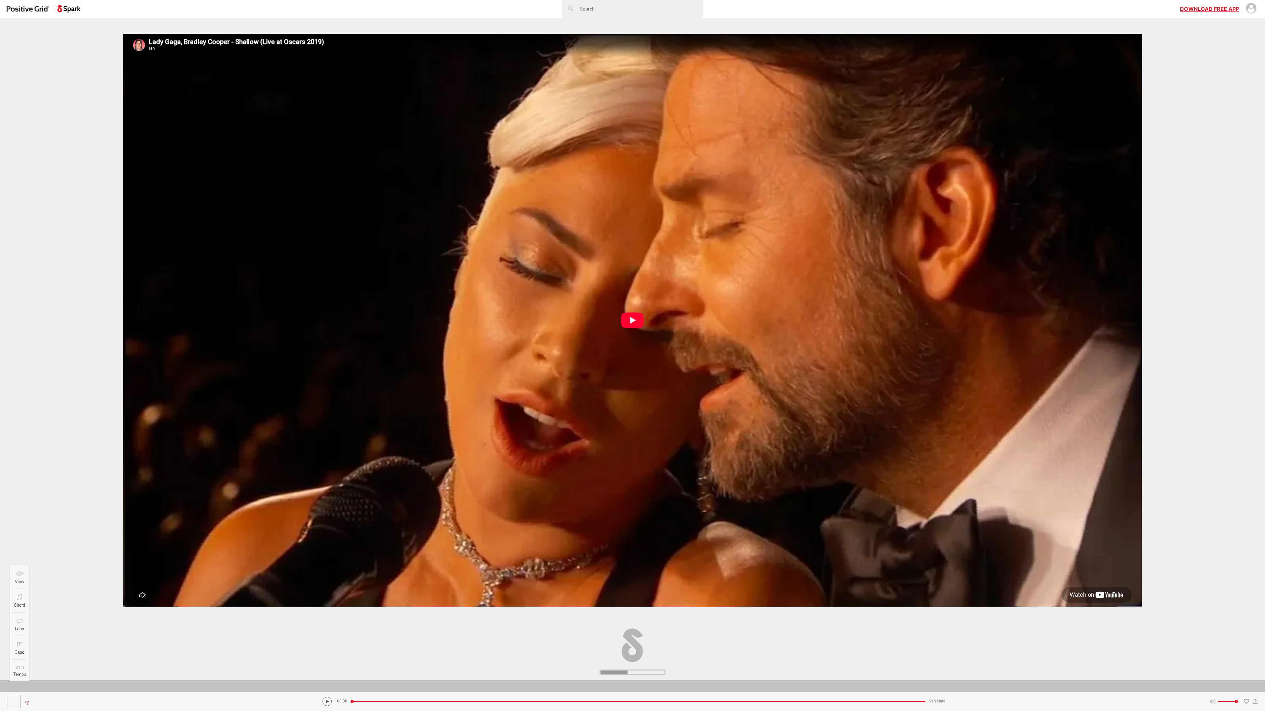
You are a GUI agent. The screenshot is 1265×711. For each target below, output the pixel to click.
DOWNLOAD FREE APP (1209, 9)
